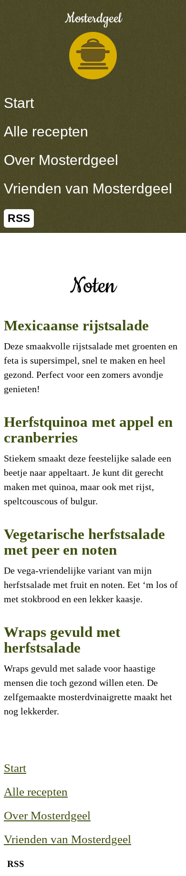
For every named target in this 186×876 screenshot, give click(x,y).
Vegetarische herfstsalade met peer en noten (84, 542)
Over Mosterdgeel (61, 160)
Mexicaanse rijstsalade (76, 325)
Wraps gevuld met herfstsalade (62, 640)
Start (19, 103)
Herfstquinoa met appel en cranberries (88, 430)
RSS (19, 218)
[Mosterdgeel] (93, 55)
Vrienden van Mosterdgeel (88, 188)
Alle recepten (46, 131)
